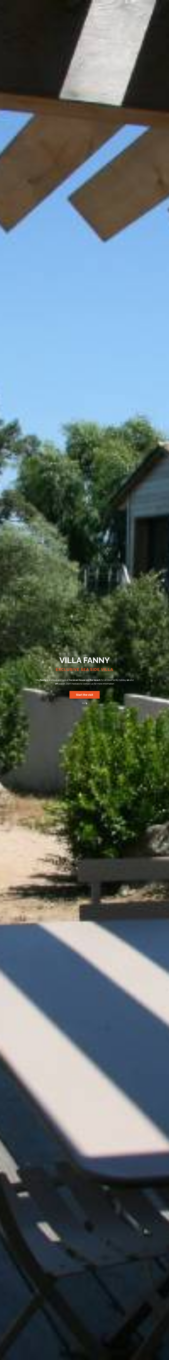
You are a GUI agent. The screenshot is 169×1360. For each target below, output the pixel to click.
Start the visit (84, 694)
